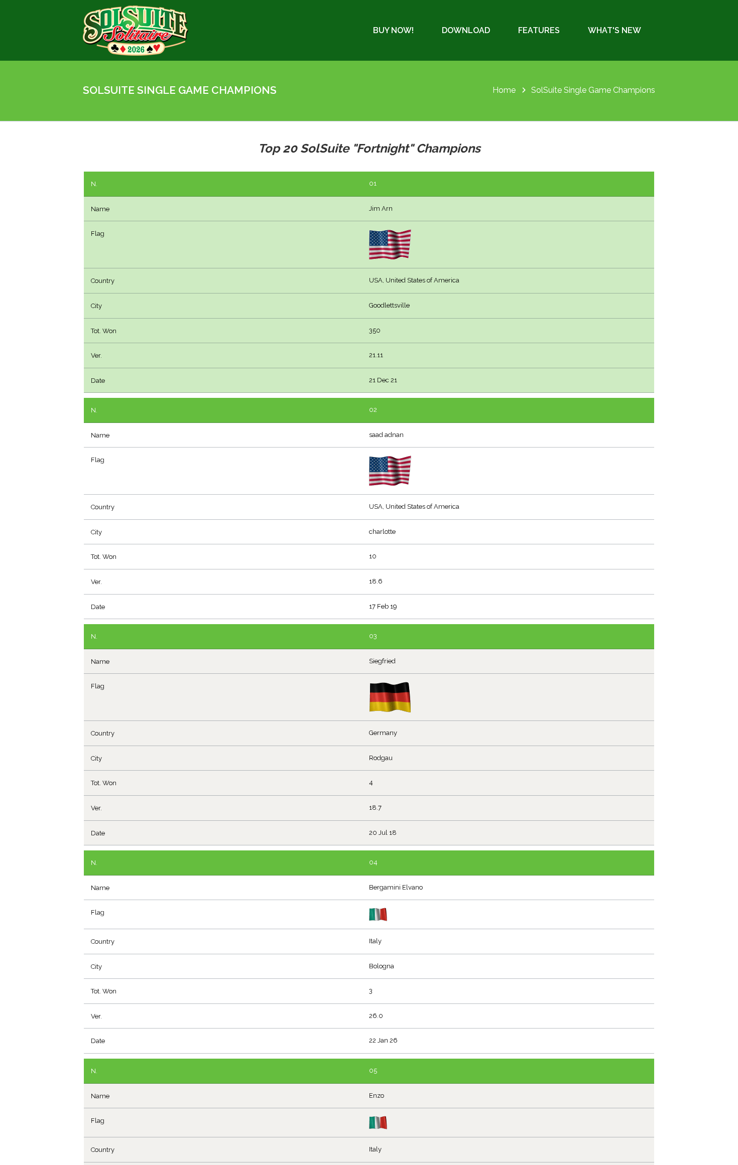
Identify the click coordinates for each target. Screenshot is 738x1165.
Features (539, 30)
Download (466, 30)
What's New (614, 30)
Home (504, 90)
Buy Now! (393, 30)
